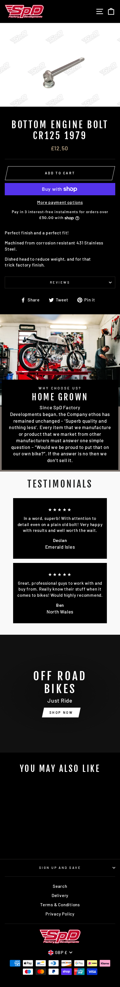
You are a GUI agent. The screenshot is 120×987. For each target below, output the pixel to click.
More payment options (60, 202)
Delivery (60, 895)
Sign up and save (60, 867)
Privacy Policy (60, 913)
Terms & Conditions (60, 904)
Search (60, 886)
